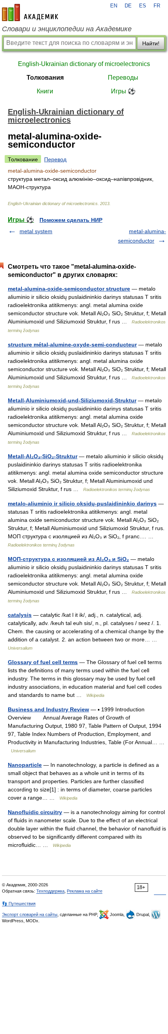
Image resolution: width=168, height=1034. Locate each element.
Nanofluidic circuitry (35, 812)
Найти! (150, 43)
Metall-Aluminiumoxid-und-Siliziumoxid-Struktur (72, 400)
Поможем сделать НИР (70, 220)
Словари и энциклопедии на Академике (67, 29)
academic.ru (30, 12)
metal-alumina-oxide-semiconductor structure (69, 289)
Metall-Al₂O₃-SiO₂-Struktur (42, 456)
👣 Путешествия (19, 903)
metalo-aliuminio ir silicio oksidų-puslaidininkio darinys (82, 503)
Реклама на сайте (84, 891)
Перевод (55, 159)
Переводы (123, 77)
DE (128, 6)
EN (113, 6)
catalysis (20, 615)
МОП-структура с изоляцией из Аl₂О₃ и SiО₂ (68, 559)
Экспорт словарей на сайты (29, 914)
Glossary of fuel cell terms (43, 662)
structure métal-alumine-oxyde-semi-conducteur (72, 344)
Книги (45, 91)
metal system (36, 231)
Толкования (45, 77)
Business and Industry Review (48, 709)
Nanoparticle (25, 765)
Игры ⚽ (123, 91)
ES (142, 6)
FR (157, 6)
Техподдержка (50, 891)
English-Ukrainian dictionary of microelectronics (84, 64)
